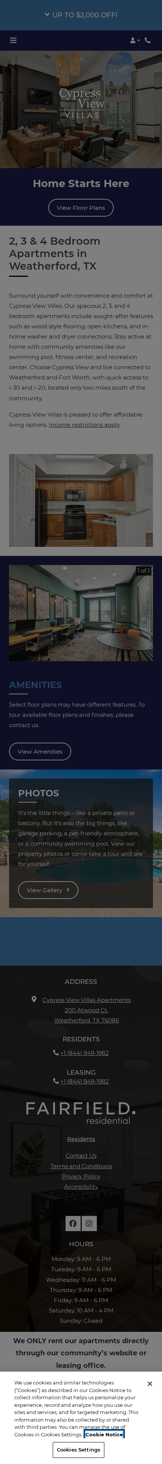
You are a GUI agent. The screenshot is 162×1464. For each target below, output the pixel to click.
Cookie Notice (104, 1434)
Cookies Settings (78, 1450)
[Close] (150, 1383)
